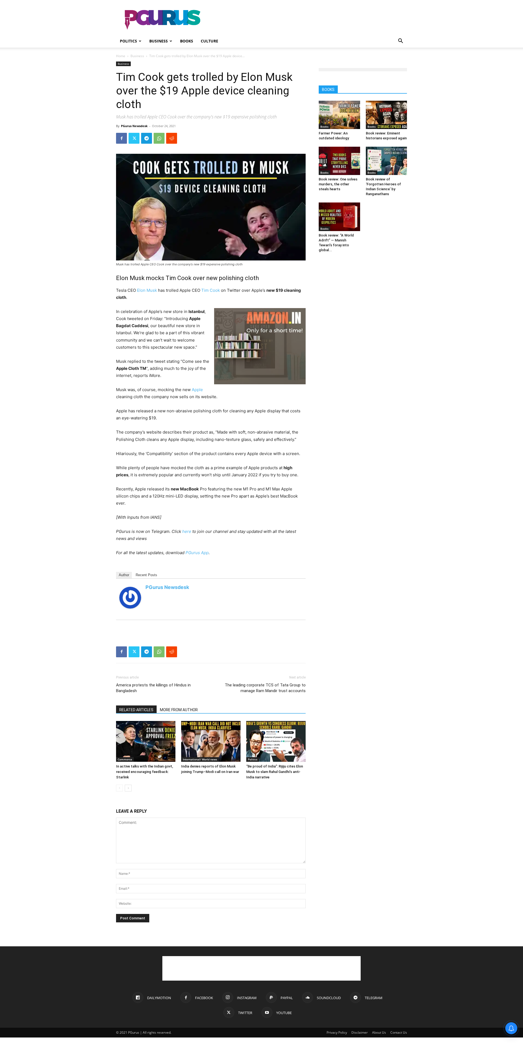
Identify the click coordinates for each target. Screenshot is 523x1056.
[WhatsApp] (159, 138)
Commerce (125, 759)
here (186, 531)
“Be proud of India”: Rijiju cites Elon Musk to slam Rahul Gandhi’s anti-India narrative (274, 771)
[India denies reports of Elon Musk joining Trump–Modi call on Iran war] (211, 741)
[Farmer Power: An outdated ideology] (339, 115)
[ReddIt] (171, 138)
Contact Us (398, 1032)
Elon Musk (147, 290)
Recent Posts (146, 575)
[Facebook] (121, 138)
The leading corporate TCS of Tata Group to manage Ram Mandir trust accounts (265, 688)
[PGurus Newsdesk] (130, 598)
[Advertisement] (308, 20)
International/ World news (200, 759)
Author (124, 575)
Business (158, 41)
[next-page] (128, 788)
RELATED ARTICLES (136, 710)
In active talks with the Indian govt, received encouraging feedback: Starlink (144, 771)
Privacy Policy (337, 1032)
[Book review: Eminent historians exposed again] (386, 115)
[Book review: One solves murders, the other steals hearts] (339, 161)
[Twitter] (134, 138)
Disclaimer (359, 1032)
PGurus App (197, 552)
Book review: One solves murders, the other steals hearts (338, 184)
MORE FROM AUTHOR (179, 710)
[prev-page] (119, 788)
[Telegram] (146, 138)
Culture (209, 41)
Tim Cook (210, 290)
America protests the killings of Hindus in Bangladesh (153, 688)
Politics (128, 41)
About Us (379, 1032)
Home (120, 56)
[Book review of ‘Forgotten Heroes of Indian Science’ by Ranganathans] (386, 161)
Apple (197, 389)
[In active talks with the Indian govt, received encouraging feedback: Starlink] (145, 741)
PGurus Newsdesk (134, 126)
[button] (400, 41)
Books (186, 41)
